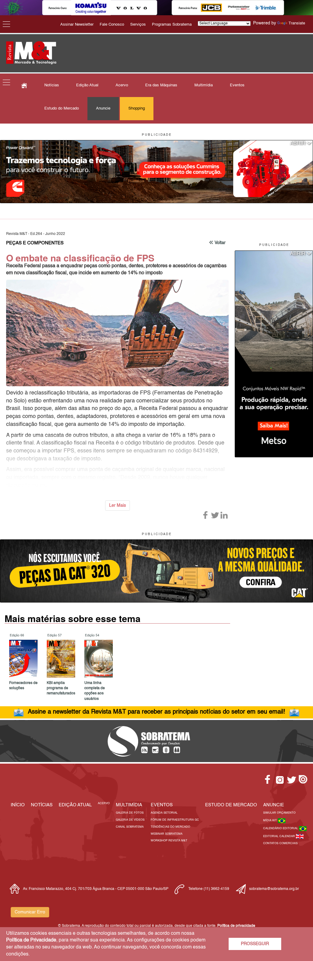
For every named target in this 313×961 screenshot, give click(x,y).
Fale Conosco (112, 25)
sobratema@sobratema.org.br (274, 889)
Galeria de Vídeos (130, 820)
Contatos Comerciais (280, 843)
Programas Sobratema (172, 25)
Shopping (136, 108)
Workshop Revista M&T (169, 840)
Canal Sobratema (130, 827)
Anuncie (103, 108)
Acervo (122, 85)
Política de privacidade (236, 926)
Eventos (237, 85)
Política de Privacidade (31, 940)
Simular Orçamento (279, 813)
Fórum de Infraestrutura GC (175, 820)
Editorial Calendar (279, 836)
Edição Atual (87, 85)
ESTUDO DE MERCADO (231, 805)
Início (18, 805)
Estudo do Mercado (61, 108)
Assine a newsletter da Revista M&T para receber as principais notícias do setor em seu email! (156, 712)
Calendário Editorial (281, 828)
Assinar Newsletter (77, 25)
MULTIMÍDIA (129, 805)
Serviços (138, 25)
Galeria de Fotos (130, 813)
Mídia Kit (270, 820)
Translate (297, 23)
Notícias (51, 85)
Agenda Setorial (164, 813)
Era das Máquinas (161, 85)
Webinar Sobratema (166, 834)
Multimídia (203, 85)
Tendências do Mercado (170, 827)
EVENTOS (162, 805)
